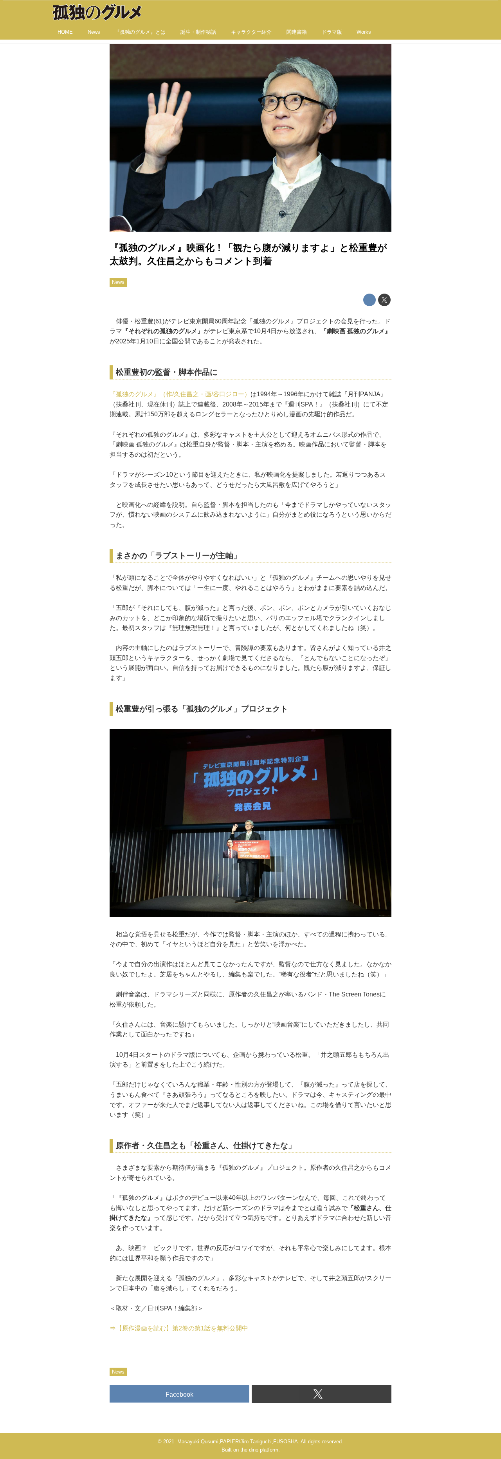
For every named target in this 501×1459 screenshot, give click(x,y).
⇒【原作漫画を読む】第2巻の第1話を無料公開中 (179, 1328)
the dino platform (259, 1450)
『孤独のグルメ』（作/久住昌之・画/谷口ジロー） (180, 394)
